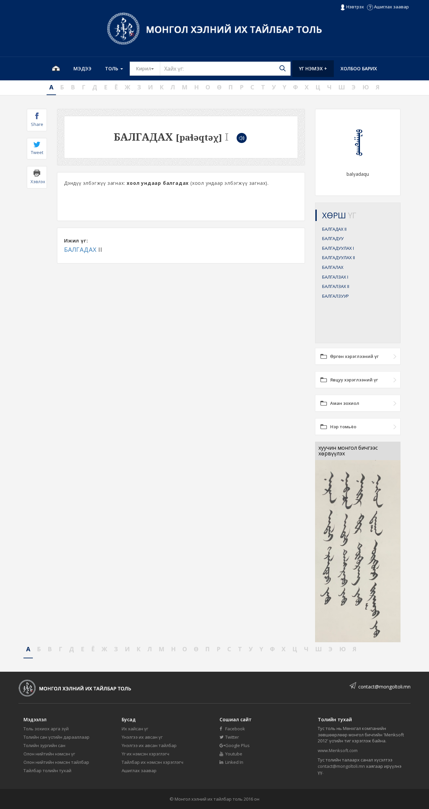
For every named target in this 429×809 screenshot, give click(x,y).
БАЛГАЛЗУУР (335, 296)
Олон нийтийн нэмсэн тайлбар (56, 762)
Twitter (231, 737)
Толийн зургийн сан (44, 745)
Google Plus (237, 745)
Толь (112, 68)
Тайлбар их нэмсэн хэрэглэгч (152, 762)
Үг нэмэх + (313, 68)
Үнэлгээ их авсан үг (142, 737)
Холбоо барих (359, 68)
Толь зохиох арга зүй (46, 729)
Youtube (233, 754)
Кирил (148, 68)
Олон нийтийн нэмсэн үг (49, 754)
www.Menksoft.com (338, 750)
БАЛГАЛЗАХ (335, 277)
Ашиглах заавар (391, 7)
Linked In (233, 762)
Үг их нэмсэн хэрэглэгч (145, 754)
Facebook (234, 729)
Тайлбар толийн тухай (47, 770)
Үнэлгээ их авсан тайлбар (149, 745)
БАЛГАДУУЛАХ (338, 248)
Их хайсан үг (135, 729)
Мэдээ (82, 68)
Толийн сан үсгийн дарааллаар (56, 737)
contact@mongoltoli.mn (384, 686)
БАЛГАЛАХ (333, 267)
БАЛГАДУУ (333, 238)
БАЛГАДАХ (80, 249)
